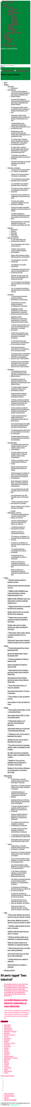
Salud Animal (8, 1071)
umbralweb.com (15, 1105)
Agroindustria (8, 1030)
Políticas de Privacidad (10, 1100)
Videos (10, 42)
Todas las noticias (9, 1094)
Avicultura (14, 19)
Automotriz (14, 9)
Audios (6, 1036)
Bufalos (6, 1041)
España (13, 31)
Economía (10, 26)
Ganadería (11, 27)
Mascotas (14, 21)
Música (10, 41)
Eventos (6, 36)
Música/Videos (8, 39)
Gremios (6, 1054)
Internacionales (12, 29)
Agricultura (11, 8)
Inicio (5, 4)
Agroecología (12, 11)
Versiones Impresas (9, 1096)
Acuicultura (14, 16)
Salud (5, 44)
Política (6, 34)
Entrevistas (7, 1046)
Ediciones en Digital (10, 46)
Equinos (13, 18)
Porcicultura (14, 23)
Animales (10, 14)
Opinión (6, 37)
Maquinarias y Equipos (14, 32)
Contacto (6, 1098)
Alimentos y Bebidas (14, 13)
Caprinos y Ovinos (9, 1043)
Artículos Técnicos (13, 24)
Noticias (6, 6)
